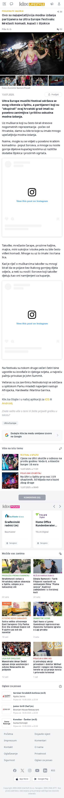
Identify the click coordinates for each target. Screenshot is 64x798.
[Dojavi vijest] (52, 4)
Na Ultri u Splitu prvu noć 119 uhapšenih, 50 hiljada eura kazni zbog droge (39, 480)
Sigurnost (9, 760)
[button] (54, 506)
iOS (47, 399)
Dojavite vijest (42, 733)
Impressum (10, 740)
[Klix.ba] (32, 4)
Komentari (40, 740)
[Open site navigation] (4, 4)
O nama (39, 747)
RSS (53, 770)
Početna (8, 733)
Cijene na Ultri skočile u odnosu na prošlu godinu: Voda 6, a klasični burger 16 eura (41, 461)
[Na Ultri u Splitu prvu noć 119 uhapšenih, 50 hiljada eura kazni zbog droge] (10, 480)
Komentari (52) (32, 497)
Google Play (43, 779)
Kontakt (8, 747)
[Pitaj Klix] (11, 4)
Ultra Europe (10, 423)
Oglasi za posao (43, 760)
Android (7, 403)
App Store (24, 779)
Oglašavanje (11, 753)
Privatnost (40, 753)
